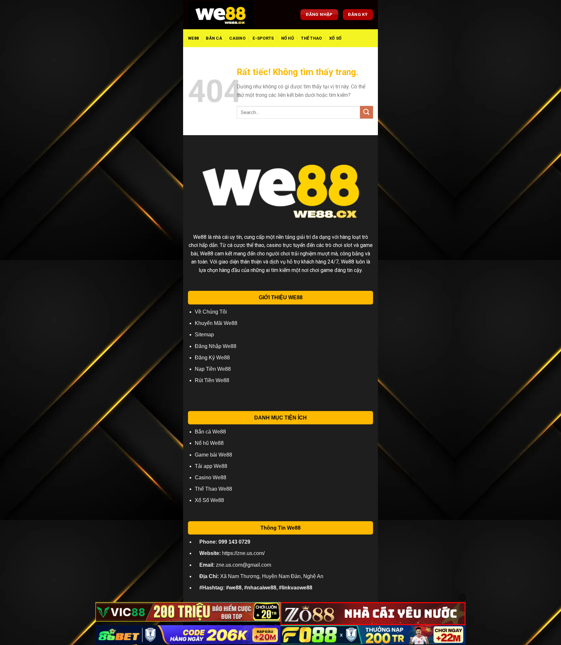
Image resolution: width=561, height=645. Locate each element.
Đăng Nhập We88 (215, 346)
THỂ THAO (311, 38)
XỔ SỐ (335, 38)
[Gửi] (366, 112)
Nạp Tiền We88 (213, 369)
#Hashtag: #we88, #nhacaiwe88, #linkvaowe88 (255, 587)
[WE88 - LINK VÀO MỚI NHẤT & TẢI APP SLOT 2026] (220, 15)
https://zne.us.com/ (232, 553)
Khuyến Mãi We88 (216, 323)
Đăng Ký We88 (212, 357)
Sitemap (204, 334)
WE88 (193, 38)
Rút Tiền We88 (212, 380)
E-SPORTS (263, 38)
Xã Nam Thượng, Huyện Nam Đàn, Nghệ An (261, 576)
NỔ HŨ (287, 38)
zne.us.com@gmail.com (235, 565)
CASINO (237, 38)
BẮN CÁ (214, 38)
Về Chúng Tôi (211, 312)
